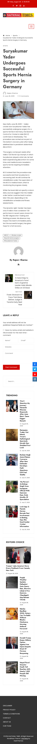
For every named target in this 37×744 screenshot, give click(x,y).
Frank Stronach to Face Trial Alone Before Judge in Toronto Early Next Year (14, 298)
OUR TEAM (7, 726)
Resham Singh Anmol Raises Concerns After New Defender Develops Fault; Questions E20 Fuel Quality (25, 465)
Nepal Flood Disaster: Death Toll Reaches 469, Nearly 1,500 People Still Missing (25, 669)
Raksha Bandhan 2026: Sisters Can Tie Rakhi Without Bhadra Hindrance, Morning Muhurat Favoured (25, 619)
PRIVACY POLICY (9, 710)
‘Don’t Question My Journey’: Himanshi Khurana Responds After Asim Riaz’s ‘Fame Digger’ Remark (25, 411)
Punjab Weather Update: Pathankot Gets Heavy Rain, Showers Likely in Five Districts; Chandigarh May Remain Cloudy (25, 588)
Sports (5, 46)
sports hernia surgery (12, 238)
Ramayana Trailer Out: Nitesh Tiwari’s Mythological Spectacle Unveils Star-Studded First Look (25, 439)
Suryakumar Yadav (11, 241)
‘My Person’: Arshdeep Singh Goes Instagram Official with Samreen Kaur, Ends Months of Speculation (25, 491)
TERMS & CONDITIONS (11, 714)
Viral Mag (24, 739)
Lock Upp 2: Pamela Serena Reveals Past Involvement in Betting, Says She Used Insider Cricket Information (25, 516)
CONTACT (7, 718)
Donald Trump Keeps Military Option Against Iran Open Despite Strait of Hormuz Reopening (25, 645)
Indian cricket (17, 235)
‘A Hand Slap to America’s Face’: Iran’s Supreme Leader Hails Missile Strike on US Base (23, 281)
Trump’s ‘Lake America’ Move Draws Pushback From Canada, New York (18, 568)
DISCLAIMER (7, 706)
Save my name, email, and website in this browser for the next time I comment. (18, 332)
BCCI (6, 235)
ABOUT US (7, 722)
